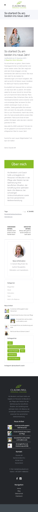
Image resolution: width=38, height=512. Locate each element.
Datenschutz (19, 493)
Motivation (19, 60)
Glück (14, 60)
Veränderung (8, 217)
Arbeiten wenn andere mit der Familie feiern (11, 230)
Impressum (19, 496)
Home (19, 488)
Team (9, 296)
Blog (19, 491)
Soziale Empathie (13, 350)
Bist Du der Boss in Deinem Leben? (19, 331)
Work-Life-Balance (13, 299)
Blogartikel (9, 60)
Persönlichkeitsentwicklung (12, 214)
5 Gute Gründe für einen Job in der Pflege (21, 315)
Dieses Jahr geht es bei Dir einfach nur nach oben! (25, 230)
